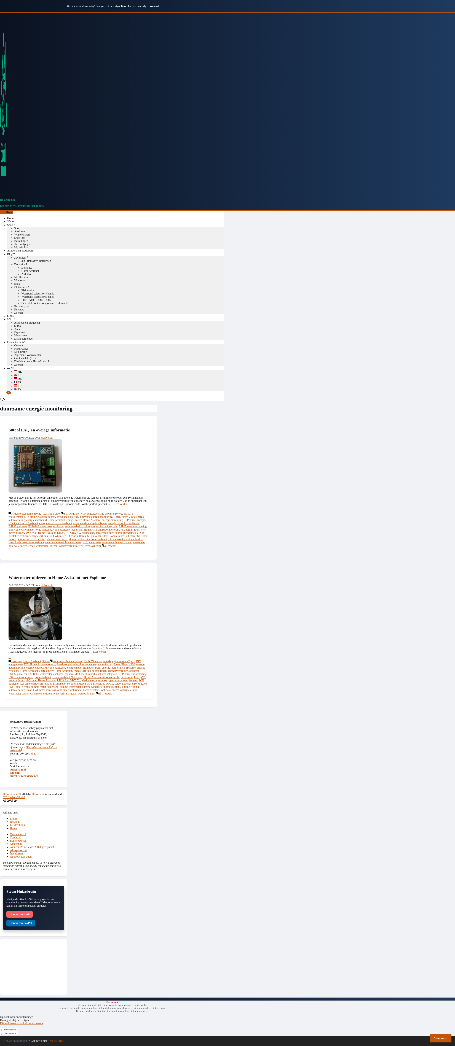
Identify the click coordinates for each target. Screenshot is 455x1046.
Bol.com (15, 821)
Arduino (26, 273)
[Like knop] (10, 658)
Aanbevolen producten (20, 250)
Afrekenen (20, 231)
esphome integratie (106, 526)
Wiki (9, 319)
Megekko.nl (16, 853)
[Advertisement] (33, 967)
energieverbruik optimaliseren (90, 523)
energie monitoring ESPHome (119, 519)
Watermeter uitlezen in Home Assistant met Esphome (57, 577)
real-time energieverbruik (34, 535)
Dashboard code (23, 338)
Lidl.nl (13, 818)
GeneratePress (55, 1040)
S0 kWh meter (57, 535)
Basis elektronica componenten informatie (44, 303)
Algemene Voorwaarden (28, 354)
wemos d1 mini (92, 545)
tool (85, 542)
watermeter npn (128, 689)
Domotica (19, 264)
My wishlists (21, 247)
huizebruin (127, 529)
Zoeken (18, 312)
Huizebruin (38, 794)
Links (10, 315)
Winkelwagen (22, 234)
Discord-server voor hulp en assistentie (21, 1023)
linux (17, 283)
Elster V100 (128, 516)
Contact (18, 345)
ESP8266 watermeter (40, 526)
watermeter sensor (24, 545)
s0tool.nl (15, 772)
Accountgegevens (24, 244)
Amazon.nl (16, 843)
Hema (13, 828)
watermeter (95, 542)
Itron (136, 529)
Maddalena (88, 532)
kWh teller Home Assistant (41, 532)
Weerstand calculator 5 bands (37, 296)
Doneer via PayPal (21, 923)
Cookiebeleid (10, 1033)
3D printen (20, 257)
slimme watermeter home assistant (88, 539)
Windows (19, 280)
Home (10, 218)
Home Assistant (30, 270)
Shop (10, 224)
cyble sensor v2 (113, 513)
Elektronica (20, 287)
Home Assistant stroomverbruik (101, 529)
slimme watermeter (57, 539)
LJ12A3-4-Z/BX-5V (68, 532)
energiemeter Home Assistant (55, 523)
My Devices (21, 277)
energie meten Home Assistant (83, 519)
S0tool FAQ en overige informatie (39, 430)
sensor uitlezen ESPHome (132, 535)
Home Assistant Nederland (67, 529)
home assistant (43, 529)
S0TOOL (69, 513)
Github (32, 753)
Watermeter (20, 335)
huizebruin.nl (18, 769)
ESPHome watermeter (21, 529)
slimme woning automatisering (125, 539)
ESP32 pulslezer (18, 526)
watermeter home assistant (117, 542)
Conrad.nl (15, 837)
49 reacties (110, 545)
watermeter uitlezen (47, 545)
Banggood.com (18, 840)
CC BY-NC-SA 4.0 (14, 797)
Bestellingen (21, 240)
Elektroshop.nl (18, 824)
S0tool (10, 221)
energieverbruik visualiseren (124, 523)
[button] (3, 399)
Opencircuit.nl (18, 834)
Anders (18, 329)
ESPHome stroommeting (133, 526)
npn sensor (101, 532)
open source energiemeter (123, 532)
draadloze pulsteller (67, 516)
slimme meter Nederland (31, 539)
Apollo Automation (21, 856)
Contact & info (15, 342)
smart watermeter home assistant (63, 542)
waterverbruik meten (70, 545)
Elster (117, 516)
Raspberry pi (21, 306)
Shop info (19, 237)
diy (125, 513)
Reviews (19, 309)
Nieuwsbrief (21, 348)
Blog (10, 254)
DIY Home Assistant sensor (39, 516)
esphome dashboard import (80, 526)
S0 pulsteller (94, 535)
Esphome (19, 332)
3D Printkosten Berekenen (36, 260)
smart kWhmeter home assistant (26, 542)
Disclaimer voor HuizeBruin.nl (31, 361)
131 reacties (105, 693)
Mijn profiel (21, 351)
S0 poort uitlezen (76, 535)
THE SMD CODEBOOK (36, 299)
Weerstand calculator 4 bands (37, 293)
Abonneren (440, 1038)
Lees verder (120, 504)
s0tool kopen (109, 535)
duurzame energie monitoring (95, 516)
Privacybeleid (10, 1029)
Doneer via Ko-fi (20, 914)
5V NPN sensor (85, 513)
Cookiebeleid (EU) (25, 358)
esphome (58, 526)
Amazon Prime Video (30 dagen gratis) (32, 846)
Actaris (99, 513)
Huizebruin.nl (7, 199)
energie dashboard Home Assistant (45, 519)
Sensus (12, 539)
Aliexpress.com (18, 850)
